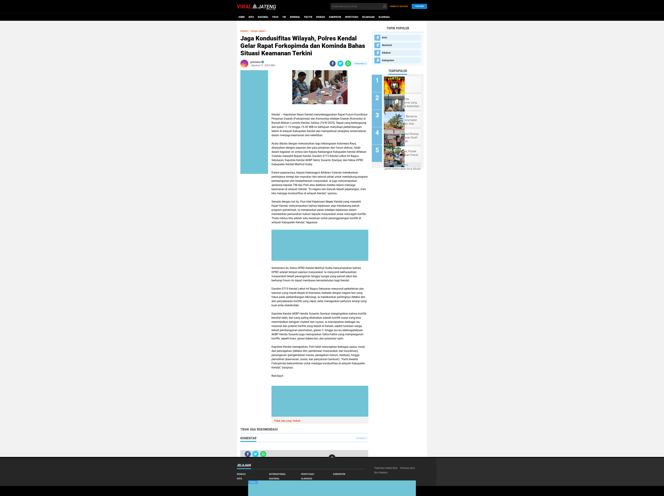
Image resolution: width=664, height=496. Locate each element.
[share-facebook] (333, 63)
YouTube (419, 6)
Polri (275, 17)
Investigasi (351, 17)
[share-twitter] (340, 63)
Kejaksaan (368, 17)
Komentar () (361, 63)
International (277, 474)
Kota (251, 17)
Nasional (263, 17)
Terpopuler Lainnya (398, 165)
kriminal (295, 17)
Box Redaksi (381, 472)
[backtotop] (332, 457)
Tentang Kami (407, 468)
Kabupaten (335, 17)
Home (242, 17)
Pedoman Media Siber (386, 468)
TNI (284, 17)
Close (253, 482)
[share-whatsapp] (348, 63)
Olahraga (384, 17)
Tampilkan (361, 438)
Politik (308, 17)
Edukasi (320, 17)
